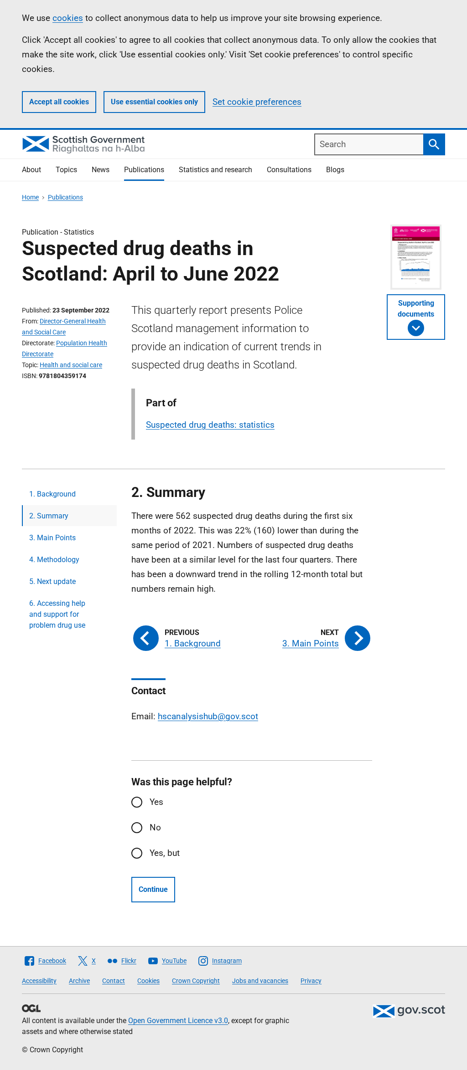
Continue (153, 889)
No (155, 827)
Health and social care (71, 365)
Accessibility (39, 980)
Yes (156, 802)
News (100, 169)
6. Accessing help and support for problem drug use (57, 614)
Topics (66, 169)
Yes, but (165, 853)
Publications (144, 169)
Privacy (311, 980)
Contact (113, 980)
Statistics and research (215, 169)
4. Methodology (54, 559)
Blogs (335, 169)
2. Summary (48, 516)
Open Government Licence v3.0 (178, 1020)
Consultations (289, 169)
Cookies (148, 980)
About (31, 169)
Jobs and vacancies (260, 980)
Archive (79, 980)
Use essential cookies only (154, 101)
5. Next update (52, 581)
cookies (67, 18)
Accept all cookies (59, 101)
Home (30, 197)
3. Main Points (52, 537)
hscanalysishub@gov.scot (208, 716)
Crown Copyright (196, 980)
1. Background (52, 494)
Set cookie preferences (257, 102)
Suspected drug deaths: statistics (210, 425)
